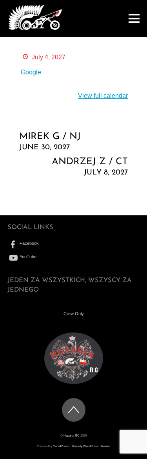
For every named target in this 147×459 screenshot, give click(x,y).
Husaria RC (72, 435)
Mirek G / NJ (50, 141)
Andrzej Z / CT (90, 166)
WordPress (61, 446)
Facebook (28, 243)
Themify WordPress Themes (90, 446)
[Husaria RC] (35, 28)
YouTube (27, 256)
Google (31, 72)
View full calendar (103, 95)
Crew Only (74, 313)
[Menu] (134, 18)
